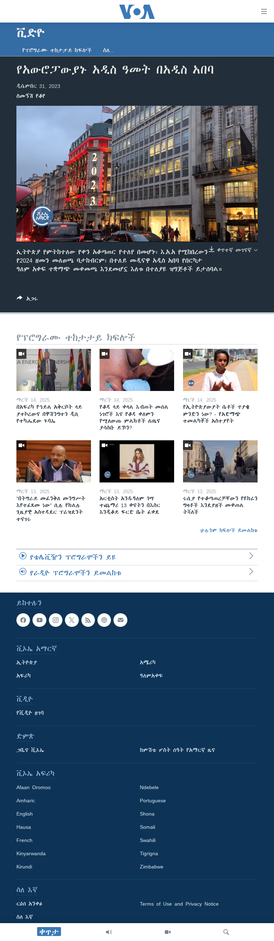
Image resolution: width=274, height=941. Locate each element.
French (24, 840)
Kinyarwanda (31, 853)
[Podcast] (104, 620)
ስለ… (109, 50)
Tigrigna (149, 853)
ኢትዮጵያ (26, 662)
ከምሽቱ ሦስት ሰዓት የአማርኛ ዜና (177, 750)
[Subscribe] (120, 620)
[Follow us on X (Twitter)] (71, 620)
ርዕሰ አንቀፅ (29, 904)
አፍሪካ (23, 676)
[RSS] (88, 620)
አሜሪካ (148, 662)
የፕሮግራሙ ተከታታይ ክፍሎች (57, 50)
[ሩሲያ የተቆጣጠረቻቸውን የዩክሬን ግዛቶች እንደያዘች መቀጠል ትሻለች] (220, 461)
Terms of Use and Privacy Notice (179, 904)
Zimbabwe (151, 866)
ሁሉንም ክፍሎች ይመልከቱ (229, 530)
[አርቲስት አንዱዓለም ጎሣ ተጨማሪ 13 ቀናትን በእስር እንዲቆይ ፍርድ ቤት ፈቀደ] (137, 461)
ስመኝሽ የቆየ (30, 96)
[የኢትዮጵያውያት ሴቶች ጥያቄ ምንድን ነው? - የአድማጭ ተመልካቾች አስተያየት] (220, 370)
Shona (147, 814)
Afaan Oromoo (33, 787)
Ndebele (149, 787)
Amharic (25, 800)
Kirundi (24, 866)
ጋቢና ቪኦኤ (30, 750)
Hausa (23, 827)
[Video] (167, 932)
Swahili (148, 840)
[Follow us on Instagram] (55, 620)
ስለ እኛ (24, 917)
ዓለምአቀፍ (151, 676)
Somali (147, 827)
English (24, 814)
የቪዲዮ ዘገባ (30, 713)
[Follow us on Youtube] (39, 620)
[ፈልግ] (226, 932)
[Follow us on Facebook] (23, 620)
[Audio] (109, 932)
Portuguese (153, 800)
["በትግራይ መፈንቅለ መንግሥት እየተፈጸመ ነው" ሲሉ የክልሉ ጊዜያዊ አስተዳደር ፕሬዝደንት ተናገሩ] (53, 461)
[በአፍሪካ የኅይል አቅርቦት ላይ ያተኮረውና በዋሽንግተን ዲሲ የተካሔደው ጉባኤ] (53, 370)
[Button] (27, 300)
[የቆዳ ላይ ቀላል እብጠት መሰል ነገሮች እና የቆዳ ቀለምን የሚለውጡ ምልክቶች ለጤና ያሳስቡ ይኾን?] (137, 370)
